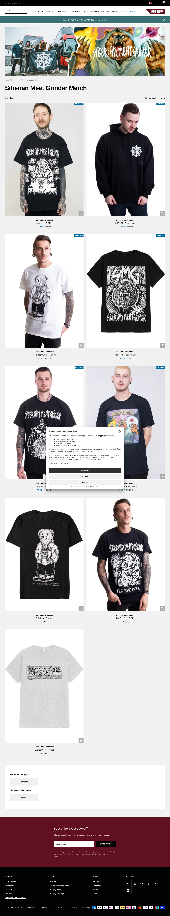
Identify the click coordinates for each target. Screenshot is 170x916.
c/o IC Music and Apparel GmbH (65, 908)
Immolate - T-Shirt (44, 223)
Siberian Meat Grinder (44, 220)
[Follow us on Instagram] (134, 883)
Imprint (53, 882)
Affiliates (97, 882)
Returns (8, 893)
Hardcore (24, 782)
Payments (9, 886)
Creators (97, 886)
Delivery (8, 890)
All (21, 3)
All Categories (48, 11)
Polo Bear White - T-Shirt (44, 355)
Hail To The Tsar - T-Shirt (125, 355)
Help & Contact (11, 882)
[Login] (156, 3)
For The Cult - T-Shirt (125, 618)
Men (7, 3)
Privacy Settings (57, 893)
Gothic (86, 11)
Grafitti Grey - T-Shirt (44, 750)
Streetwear (75, 11)
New (37, 11)
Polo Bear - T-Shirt (44, 618)
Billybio (24, 797)
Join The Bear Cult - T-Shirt (125, 486)
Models (96, 890)
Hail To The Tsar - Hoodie (125, 223)
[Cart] (162, 3)
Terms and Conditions (59, 886)
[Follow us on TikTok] (148, 883)
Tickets (123, 11)
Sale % (132, 11)
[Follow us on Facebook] (128, 883)
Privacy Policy (56, 890)
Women (14, 3)
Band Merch (62, 11)
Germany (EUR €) (13, 908)
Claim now (103, 20)
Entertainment (97, 11)
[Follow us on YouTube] (141, 883)
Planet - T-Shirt (44, 486)
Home (7, 80)
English (28, 908)
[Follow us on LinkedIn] (155, 883)
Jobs (95, 893)
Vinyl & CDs (112, 11)
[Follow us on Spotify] (128, 890)
